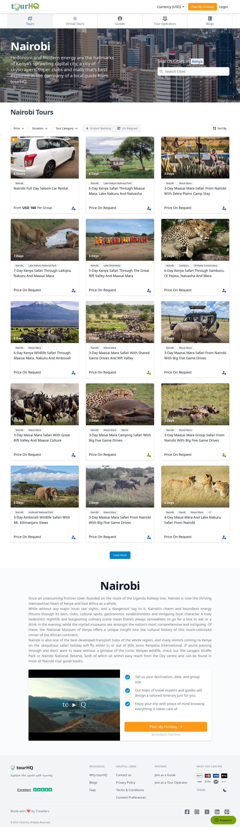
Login (223, 6)
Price (17, 128)
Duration (37, 128)
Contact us (123, 775)
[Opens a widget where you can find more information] (223, 820)
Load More (120, 555)
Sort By (222, 128)
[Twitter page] (207, 812)
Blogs (93, 782)
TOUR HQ (24, 822)
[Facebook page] (187, 811)
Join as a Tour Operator (171, 782)
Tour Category (64, 128)
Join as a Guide (165, 775)
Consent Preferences (131, 797)
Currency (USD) (169, 6)
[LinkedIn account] (217, 811)
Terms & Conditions (130, 790)
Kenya (197, 61)
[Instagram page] (197, 811)
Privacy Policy (125, 782)
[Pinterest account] (227, 811)
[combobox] (194, 71)
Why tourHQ (98, 775)
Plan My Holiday (202, 7)
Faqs (92, 790)
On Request (130, 128)
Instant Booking (100, 128)
